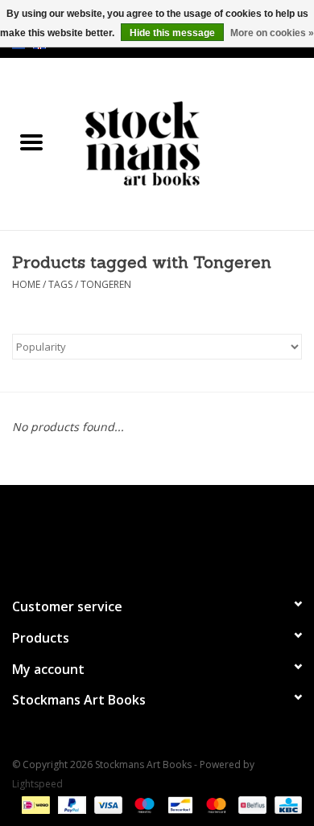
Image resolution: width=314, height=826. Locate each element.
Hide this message (172, 33)
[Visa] (107, 804)
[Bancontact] (178, 804)
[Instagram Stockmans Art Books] (186, 534)
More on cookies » (272, 33)
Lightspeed (37, 784)
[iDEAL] (34, 804)
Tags (60, 284)
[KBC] (285, 804)
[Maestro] (143, 804)
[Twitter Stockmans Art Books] (157, 534)
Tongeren (106, 284)
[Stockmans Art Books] (188, 142)
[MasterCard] (214, 804)
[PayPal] (70, 804)
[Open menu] (31, 141)
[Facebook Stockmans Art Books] (128, 534)
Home (26, 284)
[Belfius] (250, 804)
